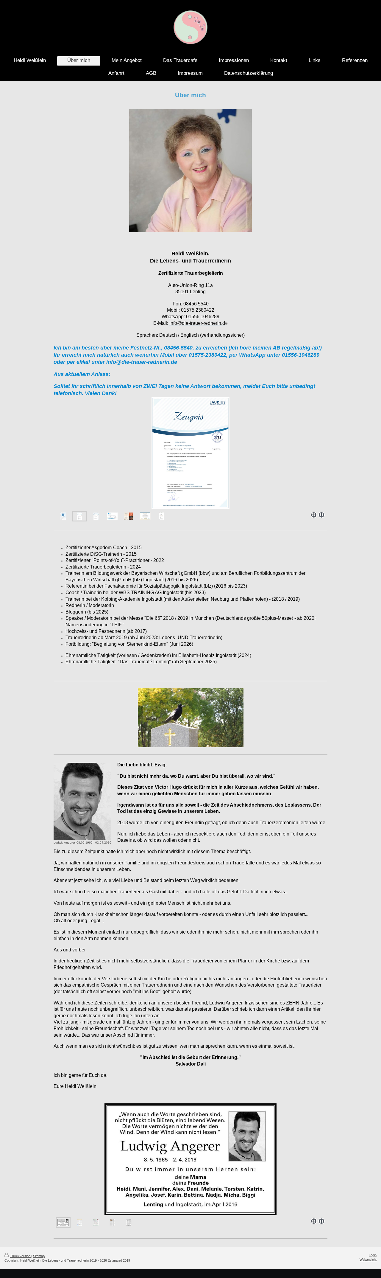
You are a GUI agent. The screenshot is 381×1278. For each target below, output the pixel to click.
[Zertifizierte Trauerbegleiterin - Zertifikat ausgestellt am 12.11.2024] (190, 453)
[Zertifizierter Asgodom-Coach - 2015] (145, 516)
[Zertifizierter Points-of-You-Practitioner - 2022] (128, 516)
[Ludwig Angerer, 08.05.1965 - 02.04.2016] (82, 801)
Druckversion (20, 1256)
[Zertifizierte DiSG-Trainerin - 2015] (112, 516)
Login (373, 1255)
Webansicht (368, 1259)
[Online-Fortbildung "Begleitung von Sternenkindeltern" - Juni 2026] (161, 516)
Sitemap (39, 1256)
